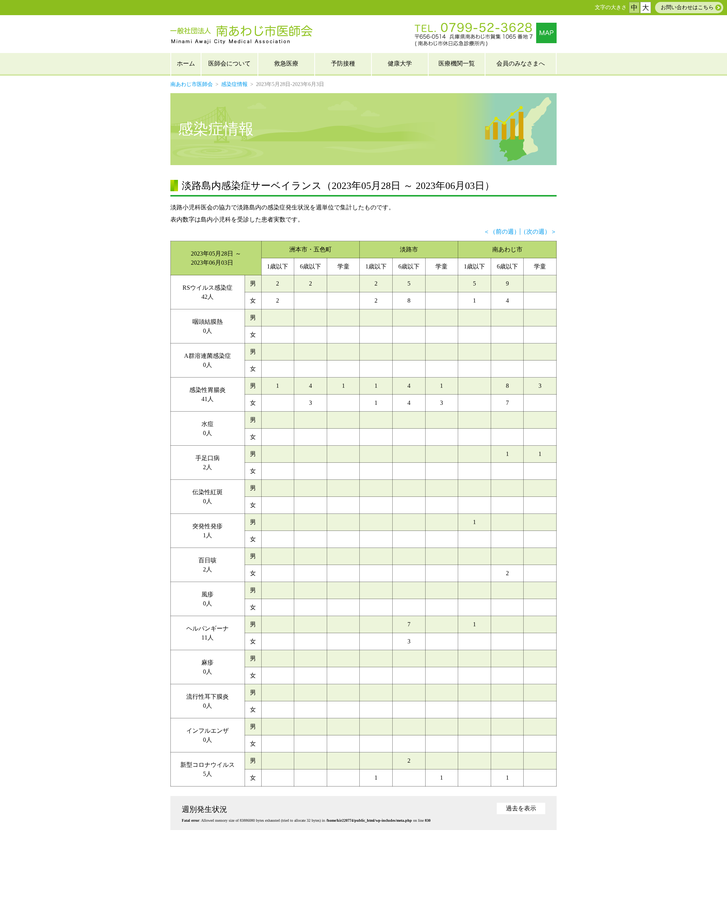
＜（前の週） (502, 231)
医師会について (229, 63)
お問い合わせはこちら (687, 7)
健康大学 (400, 63)
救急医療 (286, 63)
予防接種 (343, 63)
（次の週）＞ (538, 231)
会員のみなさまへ (520, 63)
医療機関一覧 (456, 63)
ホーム (186, 63)
